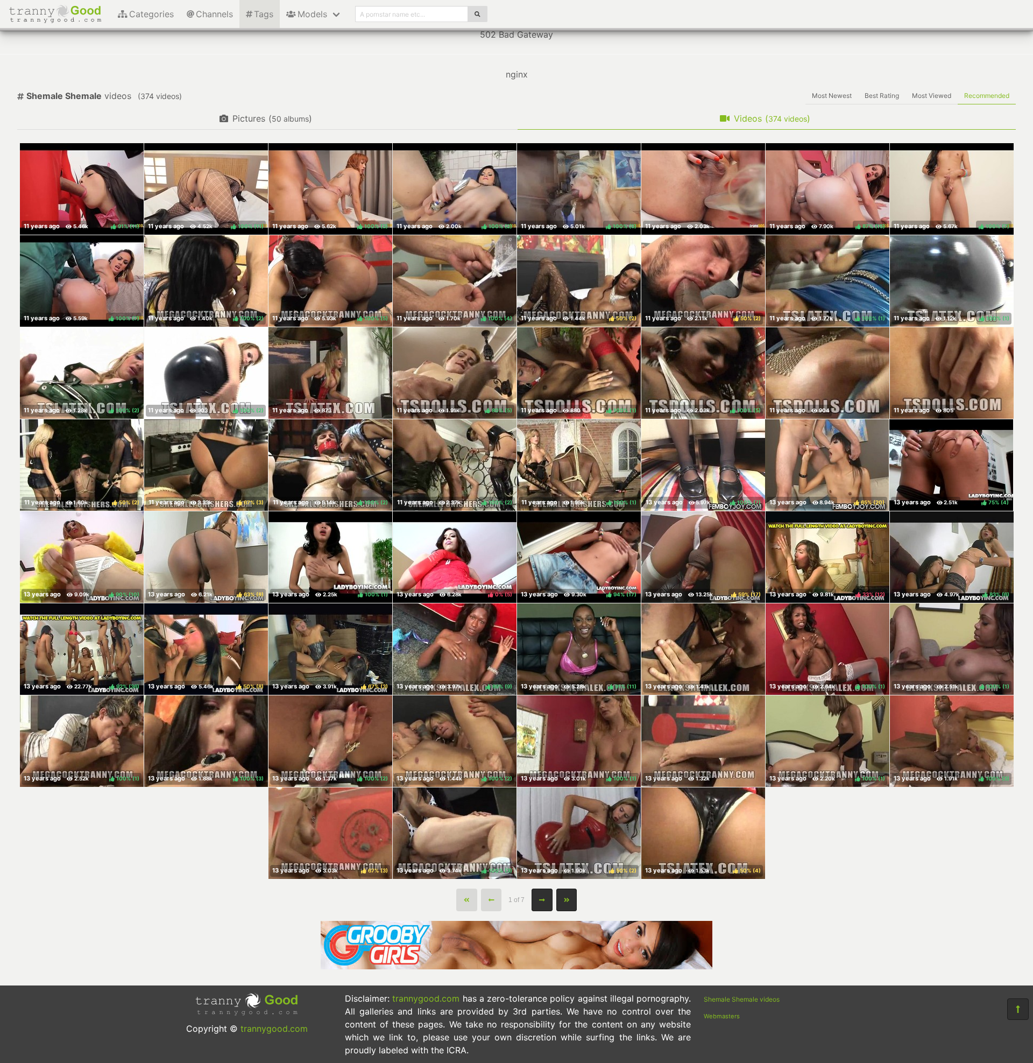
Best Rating (882, 95)
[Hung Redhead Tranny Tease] (952, 373)
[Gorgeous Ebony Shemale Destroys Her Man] (703, 649)
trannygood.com (274, 1028)
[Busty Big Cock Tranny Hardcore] (703, 741)
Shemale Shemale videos (742, 999)
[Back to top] (1018, 1009)
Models (312, 14)
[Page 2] (542, 900)
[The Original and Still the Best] (516, 966)
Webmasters (722, 1016)
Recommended (986, 95)
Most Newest (832, 95)
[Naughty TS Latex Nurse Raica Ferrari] (330, 373)
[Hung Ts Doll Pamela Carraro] (827, 373)
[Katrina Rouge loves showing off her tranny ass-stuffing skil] (703, 189)
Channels (214, 14)
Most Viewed (931, 95)
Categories (151, 14)
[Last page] (566, 900)
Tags (263, 14)
